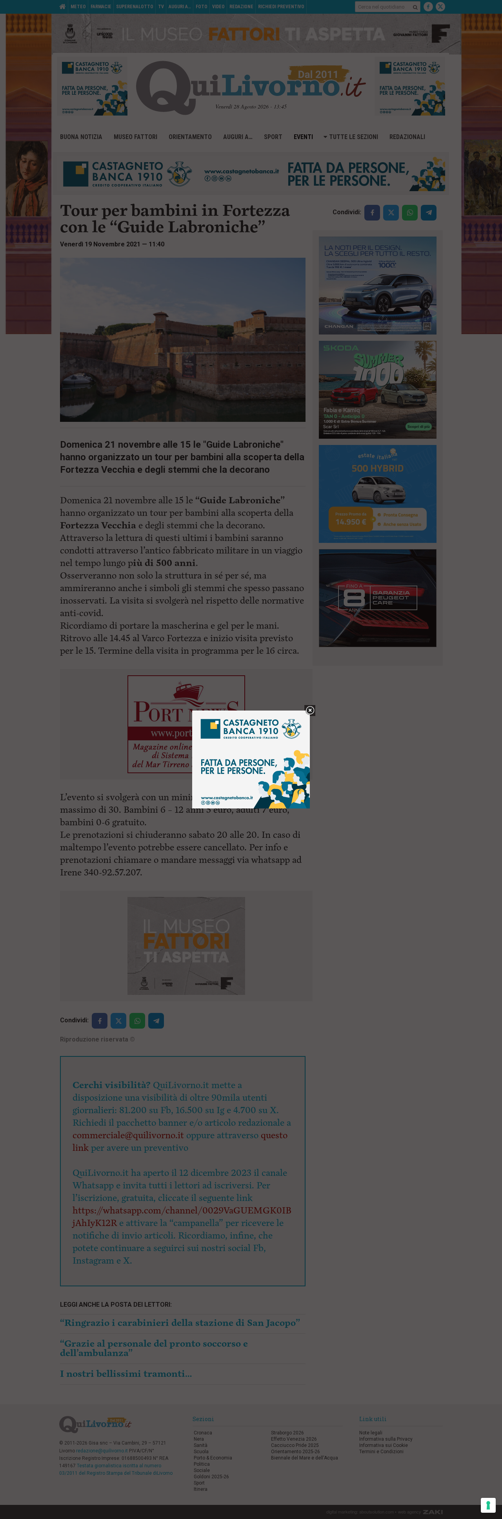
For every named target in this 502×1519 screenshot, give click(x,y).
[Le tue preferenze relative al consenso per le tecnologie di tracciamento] (488, 1505)
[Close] (310, 710)
